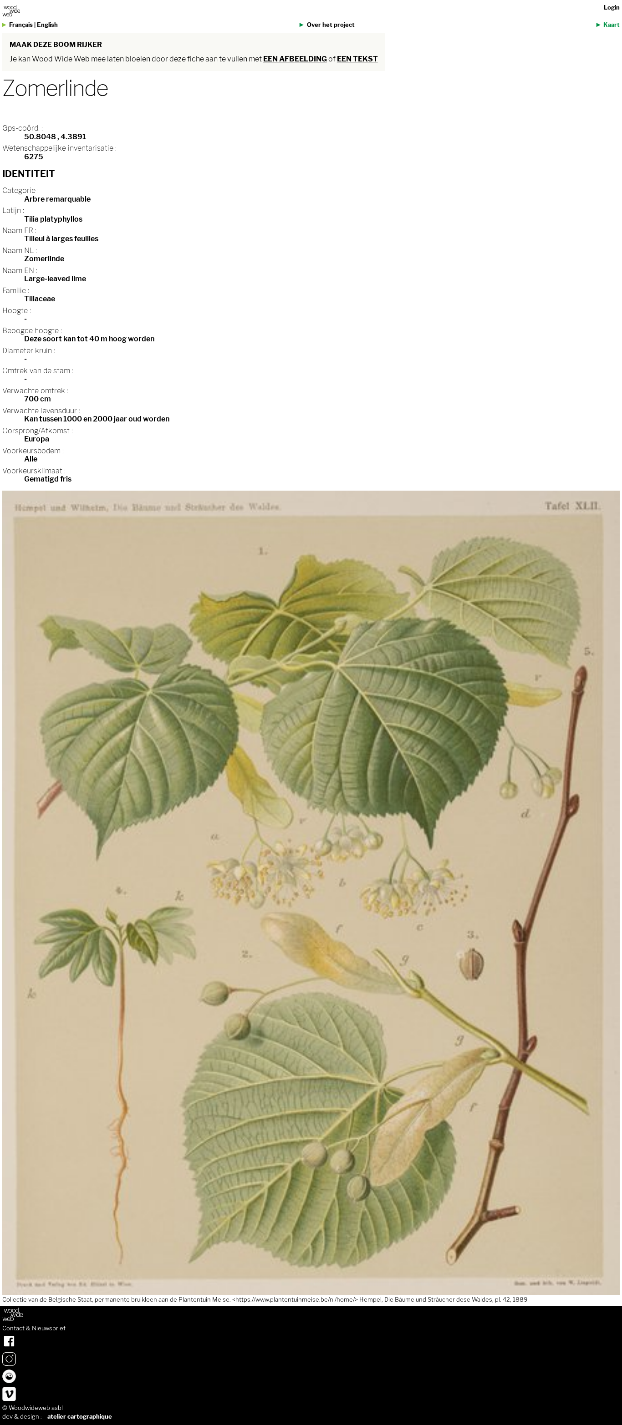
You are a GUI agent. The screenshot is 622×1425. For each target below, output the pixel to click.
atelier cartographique (79, 1416)
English (47, 24)
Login (612, 7)
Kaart (611, 24)
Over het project (331, 24)
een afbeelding (295, 59)
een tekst (357, 59)
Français (21, 24)
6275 (33, 156)
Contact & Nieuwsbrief (34, 1328)
